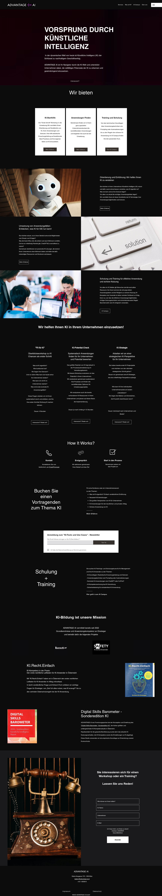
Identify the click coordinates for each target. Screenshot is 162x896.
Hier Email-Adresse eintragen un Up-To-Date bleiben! (63, 539)
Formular (56, 467)
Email (51, 467)
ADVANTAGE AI (81, 871)
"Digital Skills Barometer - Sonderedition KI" (95, 725)
